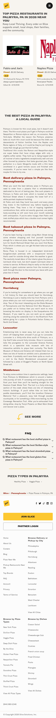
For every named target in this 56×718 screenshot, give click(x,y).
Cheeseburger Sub (36, 635)
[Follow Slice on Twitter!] (40, 503)
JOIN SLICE (28, 516)
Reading (31, 567)
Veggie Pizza (8, 638)
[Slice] (6, 6)
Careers (6, 549)
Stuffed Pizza (9, 681)
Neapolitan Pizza (10, 659)
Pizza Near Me (9, 559)
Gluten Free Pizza (10, 654)
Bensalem (32, 595)
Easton (31, 573)
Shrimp (31, 673)
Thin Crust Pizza (10, 676)
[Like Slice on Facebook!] (36, 503)
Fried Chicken (34, 657)
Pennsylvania (18, 493)
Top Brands (8, 573)
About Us (7, 543)
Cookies (31, 646)
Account (6, 584)
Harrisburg (32, 557)
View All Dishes (34, 690)
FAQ (5, 578)
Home (5, 538)
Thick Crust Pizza (10, 686)
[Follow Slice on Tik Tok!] (44, 503)
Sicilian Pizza (9, 632)
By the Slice (8, 649)
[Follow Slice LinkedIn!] (47, 503)
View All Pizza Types (12, 693)
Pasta (30, 662)
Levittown (32, 605)
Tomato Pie (8, 665)
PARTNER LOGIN (28, 526)
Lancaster (32, 584)
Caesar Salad (34, 624)
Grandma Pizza (9, 670)
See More (33, 416)
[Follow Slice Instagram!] (51, 503)
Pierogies (32, 668)
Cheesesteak (33, 640)
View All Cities (34, 612)
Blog (5, 554)
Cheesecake (33, 630)
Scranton (32, 589)
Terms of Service (10, 595)
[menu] (49, 6)
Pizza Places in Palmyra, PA (41, 493)
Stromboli (32, 678)
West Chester (34, 600)
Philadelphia (33, 546)
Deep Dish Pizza (10, 643)
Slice (6, 493)
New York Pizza (9, 627)
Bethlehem (32, 578)
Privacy (6, 589)
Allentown (32, 562)
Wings (30, 684)
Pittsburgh (32, 551)
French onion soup (36, 651)
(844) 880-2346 (9, 704)
